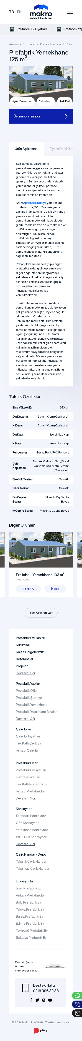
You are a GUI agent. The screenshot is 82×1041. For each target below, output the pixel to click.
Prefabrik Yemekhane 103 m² (40, 575)
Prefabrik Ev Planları (30, 638)
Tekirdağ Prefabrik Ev (32, 930)
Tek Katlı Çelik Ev (28, 743)
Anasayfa (15, 44)
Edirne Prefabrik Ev (30, 923)
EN (19, 11)
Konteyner (24, 808)
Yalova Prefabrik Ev (30, 909)
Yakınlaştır (46, 101)
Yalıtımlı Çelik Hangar (31, 861)
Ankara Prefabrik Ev (30, 895)
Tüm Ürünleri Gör (41, 612)
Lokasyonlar (25, 881)
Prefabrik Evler (27, 763)
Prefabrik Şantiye (29, 697)
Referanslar (24, 659)
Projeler (22, 666)
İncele (55, 588)
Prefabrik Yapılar (50, 44)
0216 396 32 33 (46, 991)
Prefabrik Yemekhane (32, 704)
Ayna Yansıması (22, 101)
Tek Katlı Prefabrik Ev (31, 784)
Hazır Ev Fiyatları (28, 777)
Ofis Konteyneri (27, 822)
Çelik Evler (23, 729)
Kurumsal (23, 645)
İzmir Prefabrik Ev (28, 888)
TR (11, 11)
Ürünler (31, 44)
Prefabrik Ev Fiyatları (31, 29)
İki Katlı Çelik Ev (27, 750)
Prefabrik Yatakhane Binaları (36, 711)
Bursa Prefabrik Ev (29, 916)
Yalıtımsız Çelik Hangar (32, 868)
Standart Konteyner (31, 815)
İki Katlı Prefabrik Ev (30, 791)
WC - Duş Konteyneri (31, 837)
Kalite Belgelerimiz (30, 652)
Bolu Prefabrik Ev (28, 902)
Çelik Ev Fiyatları (28, 736)
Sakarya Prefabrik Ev (31, 937)
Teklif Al (64, 101)
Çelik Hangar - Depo (31, 854)
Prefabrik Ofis (26, 690)
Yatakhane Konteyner (32, 830)
